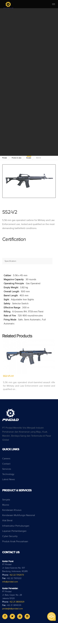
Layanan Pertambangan (14, 531)
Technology (8, 474)
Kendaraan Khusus (11, 510)
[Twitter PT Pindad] (12, 616)
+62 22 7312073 (16, 575)
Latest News (8, 479)
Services (6, 469)
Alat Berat (7, 520)
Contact (6, 463)
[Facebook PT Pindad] (5, 616)
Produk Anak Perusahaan (15, 541)
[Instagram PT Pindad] (27, 616)
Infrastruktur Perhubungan (15, 525)
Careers (6, 458)
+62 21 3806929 (16, 602)
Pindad (4, 158)
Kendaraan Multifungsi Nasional (18, 515)
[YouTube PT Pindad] (19, 616)
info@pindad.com (10, 582)
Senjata (28, 158)
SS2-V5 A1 (8, 376)
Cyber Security (10, 536)
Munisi (5, 505)
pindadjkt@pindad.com (12, 609)
